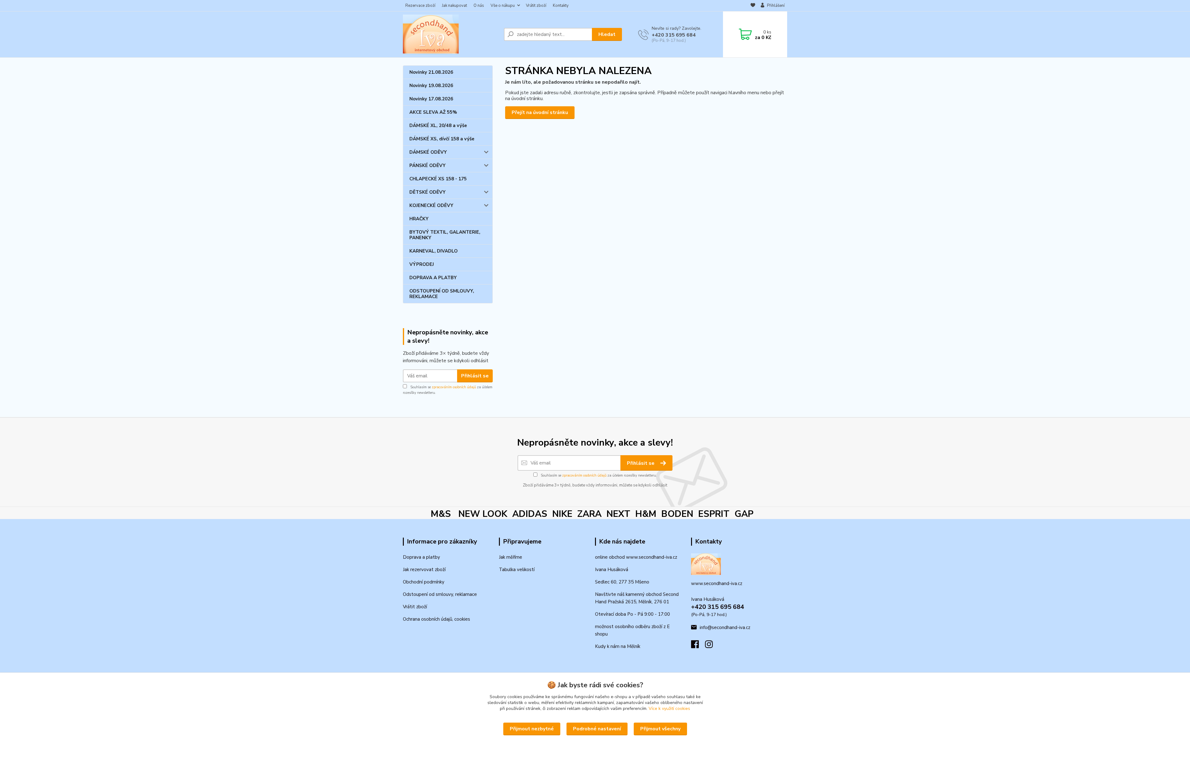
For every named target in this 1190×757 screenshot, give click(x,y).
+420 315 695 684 (674, 35)
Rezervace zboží (420, 5)
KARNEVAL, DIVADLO (433, 251)
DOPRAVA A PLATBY (433, 278)
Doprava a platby (421, 557)
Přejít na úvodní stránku (540, 112)
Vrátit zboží (536, 5)
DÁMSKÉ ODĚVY (428, 152)
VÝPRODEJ (421, 264)
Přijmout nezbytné (532, 728)
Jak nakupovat (454, 5)
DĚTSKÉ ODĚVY (427, 192)
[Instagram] (712, 646)
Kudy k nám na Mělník (617, 646)
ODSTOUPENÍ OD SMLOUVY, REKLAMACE (441, 294)
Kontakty (561, 5)
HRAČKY (419, 219)
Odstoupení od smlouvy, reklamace (440, 594)
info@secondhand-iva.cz (725, 627)
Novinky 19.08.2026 (431, 85)
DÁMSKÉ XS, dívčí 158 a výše (441, 139)
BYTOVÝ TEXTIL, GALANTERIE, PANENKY (444, 235)
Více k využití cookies (669, 708)
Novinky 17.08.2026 (431, 99)
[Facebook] (698, 646)
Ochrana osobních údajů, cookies (436, 619)
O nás (479, 5)
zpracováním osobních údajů (454, 387)
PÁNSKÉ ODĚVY (427, 165)
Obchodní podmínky (423, 582)
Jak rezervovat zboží (424, 569)
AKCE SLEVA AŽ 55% (433, 112)
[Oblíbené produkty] (753, 5)
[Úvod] (451, 34)
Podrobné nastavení (597, 728)
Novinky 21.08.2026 (431, 72)
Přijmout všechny (660, 728)
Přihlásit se (475, 375)
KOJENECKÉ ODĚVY (431, 205)
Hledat (606, 34)
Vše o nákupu (503, 5)
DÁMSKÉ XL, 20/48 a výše (438, 125)
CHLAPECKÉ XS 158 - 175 (438, 179)
